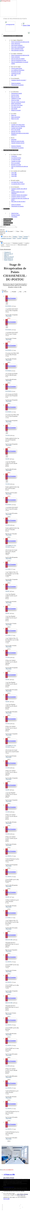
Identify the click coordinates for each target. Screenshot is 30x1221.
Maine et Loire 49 (9, 256)
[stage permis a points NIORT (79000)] (6, 453)
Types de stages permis (16, 68)
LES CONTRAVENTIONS (10, 87)
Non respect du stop (16, 107)
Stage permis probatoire (16, 45)
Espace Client (26, 25)
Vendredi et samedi (17, 243)
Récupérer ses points (16, 164)
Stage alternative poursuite (17, 50)
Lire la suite (6, 1198)
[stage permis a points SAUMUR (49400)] (6, 853)
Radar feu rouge (15, 118)
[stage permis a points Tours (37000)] (6, 655)
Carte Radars (14, 216)
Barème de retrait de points (17, 141)
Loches (19, 238)
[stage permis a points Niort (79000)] (6, 588)
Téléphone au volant (16, 98)
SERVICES (6, 209)
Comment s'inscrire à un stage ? (18, 80)
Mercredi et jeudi (22, 245)
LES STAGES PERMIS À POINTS (13, 36)
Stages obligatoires (15, 43)
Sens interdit (14, 108)
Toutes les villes (7, 236)
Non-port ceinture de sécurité (18, 102)
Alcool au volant (15, 100)
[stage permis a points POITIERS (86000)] (6, 300)
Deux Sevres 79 (8, 258)
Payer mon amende (15, 129)
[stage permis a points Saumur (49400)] (6, 874)
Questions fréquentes (16, 146)
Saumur (26, 236)
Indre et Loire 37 (8, 253)
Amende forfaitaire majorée (17, 142)
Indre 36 (6, 255)
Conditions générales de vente (16, 1207)
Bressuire (25, 238)
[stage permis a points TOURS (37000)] (6, 430)
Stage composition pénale (17, 48)
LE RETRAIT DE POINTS (10, 150)
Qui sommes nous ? (16, 1204)
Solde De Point (14, 213)
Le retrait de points (15, 159)
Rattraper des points (16, 131)
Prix (22, 231)
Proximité (10, 231)
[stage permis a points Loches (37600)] (6, 566)
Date (17, 231)
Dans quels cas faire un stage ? (18, 201)
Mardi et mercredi (11, 245)
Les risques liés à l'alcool (17, 182)
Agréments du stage (15, 73)
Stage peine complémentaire (17, 47)
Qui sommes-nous (8, 219)
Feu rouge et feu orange (16, 105)
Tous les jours (6, 243)
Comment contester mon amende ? (19, 195)
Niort (14, 238)
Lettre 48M (14, 174)
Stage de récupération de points (18, 60)
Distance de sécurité (16, 110)
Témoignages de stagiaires (17, 85)
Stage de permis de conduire (18, 58)
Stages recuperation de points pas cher (20, 41)
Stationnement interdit (16, 93)
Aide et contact (7, 221)
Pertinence (3, 231)
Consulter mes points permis (18, 124)
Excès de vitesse (15, 95)
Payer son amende (15, 163)
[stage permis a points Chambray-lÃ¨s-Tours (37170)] (6, 543)
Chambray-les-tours (6, 238)
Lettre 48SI (14, 176)
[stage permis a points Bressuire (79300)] (6, 937)
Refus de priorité (15, 96)
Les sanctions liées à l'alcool (17, 183)
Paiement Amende (15, 215)
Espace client (6, 225)
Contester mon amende (16, 128)
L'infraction (14, 156)
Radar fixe (13, 115)
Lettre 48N (13, 172)
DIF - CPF (13, 75)
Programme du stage (16, 71)
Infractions (13, 139)
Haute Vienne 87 (8, 260)
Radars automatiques (16, 103)
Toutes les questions (16, 83)
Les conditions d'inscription (17, 70)
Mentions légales (16, 1208)
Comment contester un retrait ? (18, 196)
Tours (20, 236)
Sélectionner (11, 298)
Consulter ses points (16, 161)
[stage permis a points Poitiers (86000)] (6, 347)
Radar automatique (15, 117)
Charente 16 (7, 252)
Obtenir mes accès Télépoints (18, 126)
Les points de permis (16, 157)
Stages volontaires (15, 57)
